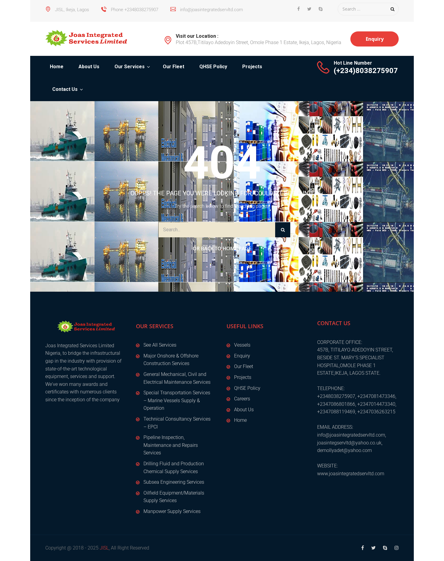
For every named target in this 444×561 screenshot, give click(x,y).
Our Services (129, 66)
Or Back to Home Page (222, 248)
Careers (242, 399)
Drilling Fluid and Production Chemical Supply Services (173, 467)
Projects (252, 66)
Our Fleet (173, 66)
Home (56, 66)
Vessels (242, 345)
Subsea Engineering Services (173, 482)
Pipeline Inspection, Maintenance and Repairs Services (170, 445)
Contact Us (65, 89)
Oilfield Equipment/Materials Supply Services (173, 497)
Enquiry (375, 39)
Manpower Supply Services (172, 511)
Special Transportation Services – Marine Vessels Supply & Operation (176, 400)
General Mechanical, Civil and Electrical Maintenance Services (177, 378)
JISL (104, 548)
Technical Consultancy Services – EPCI (177, 423)
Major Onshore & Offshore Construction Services (170, 360)
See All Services (159, 345)
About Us (89, 66)
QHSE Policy (213, 66)
